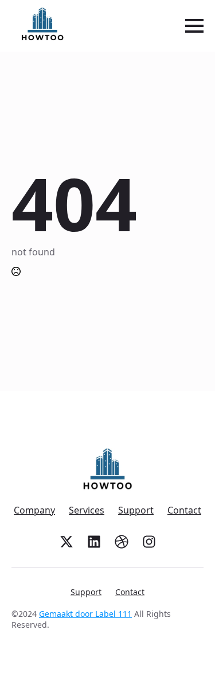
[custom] (66, 542)
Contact (184, 510)
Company (34, 510)
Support (136, 510)
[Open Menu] (194, 26)
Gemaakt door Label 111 (85, 613)
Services (86, 510)
